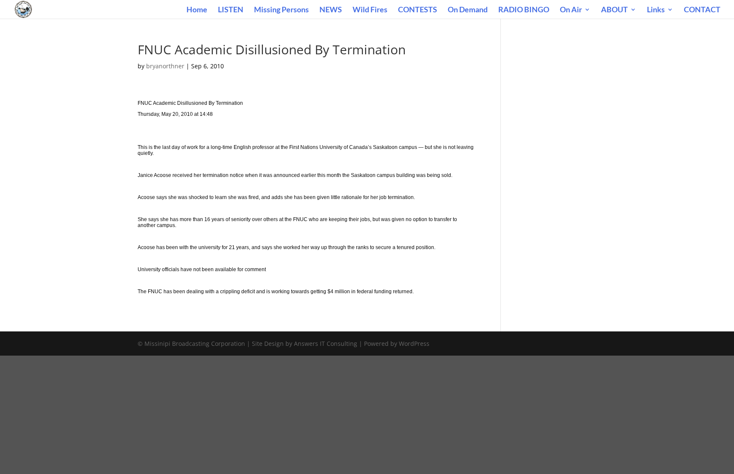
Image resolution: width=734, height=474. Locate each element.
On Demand (468, 10)
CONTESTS (417, 10)
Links (656, 10)
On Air (571, 10)
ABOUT (614, 10)
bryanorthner (165, 66)
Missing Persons (281, 10)
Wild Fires (370, 10)
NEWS (330, 10)
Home (196, 10)
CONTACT (702, 10)
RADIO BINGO (523, 10)
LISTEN (230, 10)
